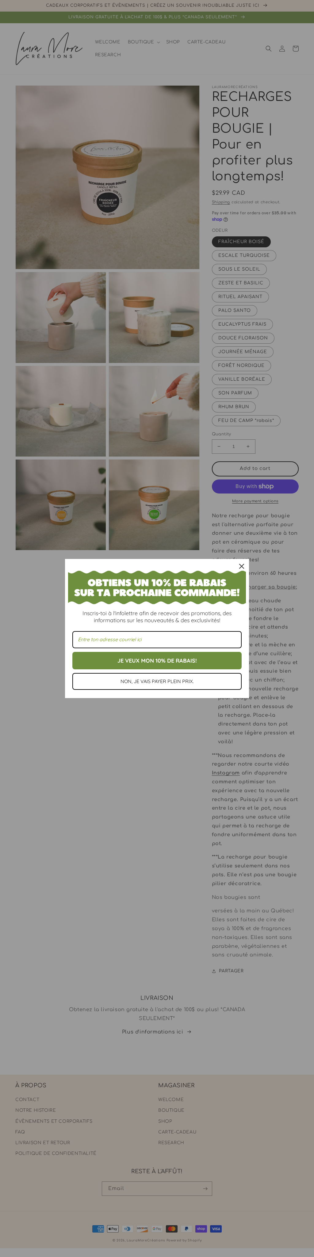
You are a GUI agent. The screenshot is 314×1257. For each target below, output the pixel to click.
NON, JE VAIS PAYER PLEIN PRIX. (157, 681)
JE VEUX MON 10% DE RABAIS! (157, 660)
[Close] (241, 566)
